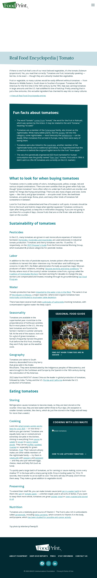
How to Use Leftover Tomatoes (68, 454)
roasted (12, 447)
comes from (39, 120)
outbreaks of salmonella (53, 302)
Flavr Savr (54, 157)
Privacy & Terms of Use (65, 571)
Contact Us (81, 556)
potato (62, 132)
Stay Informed (65, 556)
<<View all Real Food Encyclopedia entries (27, 95)
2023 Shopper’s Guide (36, 245)
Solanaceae (50, 130)
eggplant (39, 458)
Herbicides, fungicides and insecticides (35, 240)
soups (20, 442)
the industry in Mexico (21, 295)
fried (21, 450)
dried (60, 496)
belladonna (67, 135)
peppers (27, 458)
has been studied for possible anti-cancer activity (49, 517)
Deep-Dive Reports (39, 556)
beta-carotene (41, 514)
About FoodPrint (18, 556)
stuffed (30, 444)
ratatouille (14, 458)
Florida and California (52, 380)
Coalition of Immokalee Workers (23, 274)
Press (53, 556)
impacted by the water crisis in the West (53, 292)
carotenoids (20, 514)
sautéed (37, 444)
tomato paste (31, 494)
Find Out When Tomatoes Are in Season (68, 353)
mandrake (51, 145)
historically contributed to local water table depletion (32, 297)
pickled (54, 496)
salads (12, 442)
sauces (37, 439)
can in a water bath (70, 491)
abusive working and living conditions (62, 268)
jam (20, 494)
